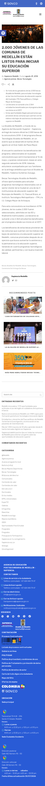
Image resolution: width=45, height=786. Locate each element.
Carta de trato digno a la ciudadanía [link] (17, 674)
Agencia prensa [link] (10, 79)
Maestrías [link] (5, 512)
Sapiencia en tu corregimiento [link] (13, 539)
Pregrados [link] (6, 532)
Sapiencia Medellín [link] (11, 76)
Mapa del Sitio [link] (8, 678)
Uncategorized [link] (7, 549)
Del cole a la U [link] (7, 489)
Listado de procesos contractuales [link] (17, 647)
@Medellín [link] (5, 455)
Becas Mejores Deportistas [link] (12, 469)
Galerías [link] (5, 506)
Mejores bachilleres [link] (9, 519)
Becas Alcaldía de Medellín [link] (11, 265)
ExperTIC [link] (5, 502)
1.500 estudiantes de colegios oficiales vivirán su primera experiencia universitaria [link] (23, 316)
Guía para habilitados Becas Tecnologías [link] (23, 372)
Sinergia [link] (5, 546)
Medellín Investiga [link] (8, 516)
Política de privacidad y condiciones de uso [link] (20, 659)
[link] (3, 33)
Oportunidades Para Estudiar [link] (13, 526)
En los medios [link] (7, 496)
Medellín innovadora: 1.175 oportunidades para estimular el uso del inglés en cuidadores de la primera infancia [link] (22, 408)
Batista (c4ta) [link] (7, 465)
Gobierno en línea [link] (9, 651)
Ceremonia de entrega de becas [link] (14, 268)
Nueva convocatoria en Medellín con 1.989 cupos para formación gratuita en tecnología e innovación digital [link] (22, 415)
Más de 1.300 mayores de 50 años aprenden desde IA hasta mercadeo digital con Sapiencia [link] (22, 428)
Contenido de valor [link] (9, 482)
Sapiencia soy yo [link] (8, 542)
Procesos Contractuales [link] (12, 636)
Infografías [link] (6, 509)
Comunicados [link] (7, 479)
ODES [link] (4, 522)
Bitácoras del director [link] (10, 475)
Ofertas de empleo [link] (9, 682)
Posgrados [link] (6, 529)
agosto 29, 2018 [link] (31, 76)
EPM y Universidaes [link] (9, 499)
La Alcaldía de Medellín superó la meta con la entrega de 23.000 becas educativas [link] (23, 347)
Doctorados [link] (6, 492)
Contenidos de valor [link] (9, 486)
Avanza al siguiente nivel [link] (11, 462)
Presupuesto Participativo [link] (12, 536)
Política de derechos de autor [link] (14, 670)
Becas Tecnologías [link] (24, 79)
